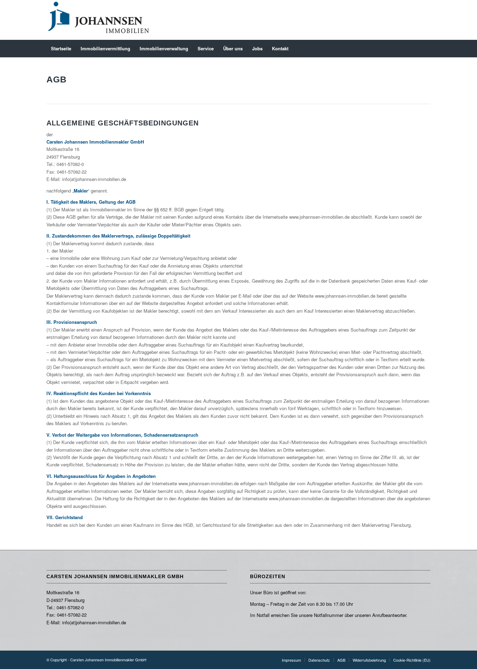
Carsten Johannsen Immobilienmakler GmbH (108, 659)
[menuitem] (61, 48)
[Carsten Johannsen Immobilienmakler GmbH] (98, 20)
